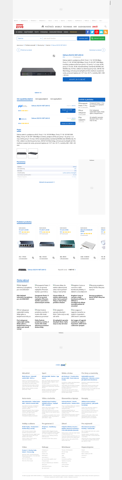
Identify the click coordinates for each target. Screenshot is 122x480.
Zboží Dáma (44, 455)
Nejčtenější (28, 32)
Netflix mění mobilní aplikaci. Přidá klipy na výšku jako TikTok (50, 408)
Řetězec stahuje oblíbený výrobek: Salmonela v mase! (30, 388)
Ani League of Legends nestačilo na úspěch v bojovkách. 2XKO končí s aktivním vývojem (78, 322)
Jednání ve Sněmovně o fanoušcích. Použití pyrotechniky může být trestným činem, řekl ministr (50, 391)
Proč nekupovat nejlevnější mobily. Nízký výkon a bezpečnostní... (97, 111)
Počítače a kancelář (30, 45)
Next (102, 243)
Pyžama (63, 457)
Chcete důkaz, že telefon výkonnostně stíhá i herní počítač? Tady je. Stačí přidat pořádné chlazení (60, 299)
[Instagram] (96, 32)
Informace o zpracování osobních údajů (53, 477)
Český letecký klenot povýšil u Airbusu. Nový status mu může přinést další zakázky (71, 416)
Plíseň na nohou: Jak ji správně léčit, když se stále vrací (70, 439)
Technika (67, 26)
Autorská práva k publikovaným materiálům (63, 475)
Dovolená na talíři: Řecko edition (49, 438)
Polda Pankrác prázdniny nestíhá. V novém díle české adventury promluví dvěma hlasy (42, 323)
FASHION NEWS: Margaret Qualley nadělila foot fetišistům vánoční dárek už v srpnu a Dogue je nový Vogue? (50, 432)
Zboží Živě (44, 451)
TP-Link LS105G (64, 230)
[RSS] (105, 32)
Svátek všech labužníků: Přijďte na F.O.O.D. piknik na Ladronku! (89, 408)
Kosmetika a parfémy (66, 459)
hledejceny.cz (45, 450)
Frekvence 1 (84, 455)
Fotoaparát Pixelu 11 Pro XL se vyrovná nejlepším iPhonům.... (97, 104)
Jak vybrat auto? (45, 468)
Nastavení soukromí (73, 477)
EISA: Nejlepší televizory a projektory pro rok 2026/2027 (24, 297)
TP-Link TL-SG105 (23, 230)
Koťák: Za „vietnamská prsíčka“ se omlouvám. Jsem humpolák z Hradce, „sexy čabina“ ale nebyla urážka (30, 382)
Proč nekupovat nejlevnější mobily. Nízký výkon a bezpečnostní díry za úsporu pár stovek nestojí (24, 324)
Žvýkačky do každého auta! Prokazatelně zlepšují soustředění (30, 415)
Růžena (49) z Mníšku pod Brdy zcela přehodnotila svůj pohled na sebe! (90, 386)
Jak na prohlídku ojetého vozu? (49, 459)
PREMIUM (73, 32)
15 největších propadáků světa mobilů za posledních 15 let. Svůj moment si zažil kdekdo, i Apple (51, 416)
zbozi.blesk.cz (45, 457)
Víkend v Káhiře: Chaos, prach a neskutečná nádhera (29, 439)
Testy (37, 32)
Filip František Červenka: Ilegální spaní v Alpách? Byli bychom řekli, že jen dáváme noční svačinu (31, 435)
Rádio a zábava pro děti (87, 453)
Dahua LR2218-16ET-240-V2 (73, 55)
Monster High (65, 451)
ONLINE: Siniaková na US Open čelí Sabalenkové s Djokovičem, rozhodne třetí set (50, 386)
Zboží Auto (44, 464)
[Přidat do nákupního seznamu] (54, 55)
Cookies (65, 477)
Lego (63, 455)
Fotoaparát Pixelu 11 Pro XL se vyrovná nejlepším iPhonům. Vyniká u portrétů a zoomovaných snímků (42, 299)
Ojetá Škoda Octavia (46, 466)
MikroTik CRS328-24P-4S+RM (86, 230)
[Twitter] (92, 32)
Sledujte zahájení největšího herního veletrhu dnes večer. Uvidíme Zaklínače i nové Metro (90, 435)
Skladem (73, 119)
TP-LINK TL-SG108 (44, 230)
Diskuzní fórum (55, 32)
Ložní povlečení (65, 464)
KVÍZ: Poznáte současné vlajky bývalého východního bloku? (29, 431)
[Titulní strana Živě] (43, 26)
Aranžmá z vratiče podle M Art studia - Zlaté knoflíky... (90, 383)
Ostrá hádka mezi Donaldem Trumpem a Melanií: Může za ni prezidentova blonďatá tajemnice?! (70, 387)
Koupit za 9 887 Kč (67, 123)
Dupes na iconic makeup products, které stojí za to (50, 436)
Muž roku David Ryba (27, 459)
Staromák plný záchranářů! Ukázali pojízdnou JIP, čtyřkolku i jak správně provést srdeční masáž (70, 391)
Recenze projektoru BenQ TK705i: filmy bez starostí (97, 297)
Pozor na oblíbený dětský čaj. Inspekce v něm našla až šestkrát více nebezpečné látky (71, 407)
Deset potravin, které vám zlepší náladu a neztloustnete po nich (71, 433)
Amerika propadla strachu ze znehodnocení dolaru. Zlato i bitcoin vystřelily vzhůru (70, 411)
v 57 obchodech (23, 258)
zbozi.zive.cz (20, 45)
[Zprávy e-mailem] (101, 32)
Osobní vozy (45, 453)
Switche (48, 45)
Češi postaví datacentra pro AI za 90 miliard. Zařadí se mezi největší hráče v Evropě (51, 412)
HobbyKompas (45, 460)
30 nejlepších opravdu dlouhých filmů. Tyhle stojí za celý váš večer (60, 322)
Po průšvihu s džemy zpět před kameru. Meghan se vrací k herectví (71, 383)
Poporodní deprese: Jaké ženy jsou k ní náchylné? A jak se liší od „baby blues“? (71, 436)
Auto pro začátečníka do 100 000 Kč (50, 462)
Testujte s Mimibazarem (67, 450)
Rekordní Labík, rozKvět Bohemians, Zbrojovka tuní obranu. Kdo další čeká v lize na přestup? (31, 456)
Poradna (44, 32)
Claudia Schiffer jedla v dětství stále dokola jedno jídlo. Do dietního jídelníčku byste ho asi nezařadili (90, 416)
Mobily (58, 26)
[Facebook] (88, 32)
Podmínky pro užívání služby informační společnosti (87, 475)
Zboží (95, 26)
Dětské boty (64, 462)
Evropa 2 (84, 457)
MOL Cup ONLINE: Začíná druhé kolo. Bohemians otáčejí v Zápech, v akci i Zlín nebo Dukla (50, 382)
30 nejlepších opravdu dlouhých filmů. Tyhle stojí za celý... (96, 118)
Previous (19, 243)
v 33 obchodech (84, 258)
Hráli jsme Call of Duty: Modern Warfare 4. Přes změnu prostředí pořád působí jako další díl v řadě (91, 440)
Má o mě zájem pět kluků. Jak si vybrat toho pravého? (90, 431)
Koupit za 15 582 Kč (77, 79)
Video (66, 32)
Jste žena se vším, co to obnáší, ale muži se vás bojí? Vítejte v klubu (91, 389)
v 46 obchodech (64, 258)
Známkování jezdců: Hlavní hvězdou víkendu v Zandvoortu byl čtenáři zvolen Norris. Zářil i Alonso (30, 411)
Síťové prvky (40, 45)
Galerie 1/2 (38, 92)
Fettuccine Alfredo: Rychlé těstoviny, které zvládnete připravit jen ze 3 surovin (90, 412)
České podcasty (85, 451)
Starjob (83, 450)
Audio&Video (84, 26)
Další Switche (22, 228)
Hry (75, 26)
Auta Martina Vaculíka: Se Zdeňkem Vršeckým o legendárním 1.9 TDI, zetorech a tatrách (30, 407)
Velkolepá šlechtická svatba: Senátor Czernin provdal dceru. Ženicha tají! (30, 385)
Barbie (63, 453)
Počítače (49, 26)
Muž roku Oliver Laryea (27, 460)
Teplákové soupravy (66, 460)
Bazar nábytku (65, 466)
